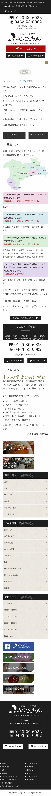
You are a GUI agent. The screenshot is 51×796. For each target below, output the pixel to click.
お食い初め (8, 530)
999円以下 (8, 604)
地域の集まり (9, 582)
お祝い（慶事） (10, 549)
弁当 (6, 488)
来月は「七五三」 (37, 134)
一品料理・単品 (10, 508)
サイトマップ (10, 11)
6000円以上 (8, 636)
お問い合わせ (32, 6)
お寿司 (6, 501)
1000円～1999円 (10, 610)
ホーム (6, 81)
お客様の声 (10, 6)
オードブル (8, 495)
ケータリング (9, 514)
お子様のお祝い (10, 536)
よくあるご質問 (32, 763)
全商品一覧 (5, 766)
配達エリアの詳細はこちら (24, 318)
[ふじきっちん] (24, 38)
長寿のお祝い (9, 543)
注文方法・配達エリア (9, 779)
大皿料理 (4, 773)
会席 (6, 482)
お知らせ (30, 773)
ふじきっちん (22, 793)
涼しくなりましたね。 (13, 135)
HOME (4, 763)
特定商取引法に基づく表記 (10, 786)
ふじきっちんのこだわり (9, 776)
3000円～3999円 (10, 623)
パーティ (7, 556)
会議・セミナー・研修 (12, 569)
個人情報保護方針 (7, 783)
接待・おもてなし (11, 575)
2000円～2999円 (10, 617)
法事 (6, 562)
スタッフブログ (18, 81)
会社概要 (21, 6)
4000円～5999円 (10, 630)
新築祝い (7, 588)
